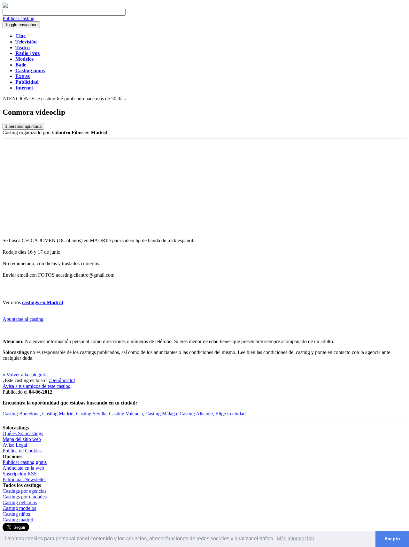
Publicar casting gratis (25, 462)
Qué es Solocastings (23, 433)
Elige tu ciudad (230, 413)
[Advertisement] (204, 186)
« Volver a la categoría (25, 374)
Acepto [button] (392, 538)
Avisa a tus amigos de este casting (37, 386)
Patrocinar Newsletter (24, 479)
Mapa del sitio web (22, 439)
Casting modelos (19, 508)
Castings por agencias (24, 491)
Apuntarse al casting (23, 319)
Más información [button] (295, 538)
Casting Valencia (126, 413)
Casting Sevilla (91, 413)
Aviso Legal (15, 445)
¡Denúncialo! (62, 380)
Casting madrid (18, 519)
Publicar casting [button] (19, 18)
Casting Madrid (57, 413)
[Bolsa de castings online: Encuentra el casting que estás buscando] (5, 6)
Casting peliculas (20, 502)
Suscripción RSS (20, 473)
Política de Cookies (22, 450)
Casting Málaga (161, 413)
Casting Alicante (196, 413)
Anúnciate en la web (23, 468)
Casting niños (16, 514)
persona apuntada (23, 126)
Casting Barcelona (21, 413)
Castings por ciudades (25, 496)
